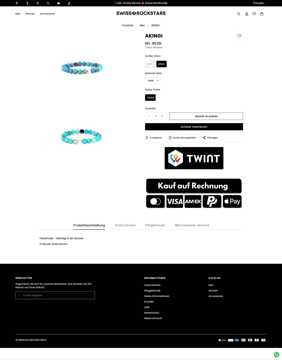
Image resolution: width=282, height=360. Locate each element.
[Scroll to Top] (275, 342)
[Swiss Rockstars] (141, 14)
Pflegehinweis (152, 290)
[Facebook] (27, 3)
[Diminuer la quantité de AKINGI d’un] (148, 116)
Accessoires (47, 13)
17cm (150, 64)
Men (18, 13)
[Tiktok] (69, 3)
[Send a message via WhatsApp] (276, 354)
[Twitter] (48, 3)
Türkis (150, 97)
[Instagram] (38, 3)
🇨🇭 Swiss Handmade (154, 3)
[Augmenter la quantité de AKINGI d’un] (162, 116)
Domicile (127, 25)
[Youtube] (59, 3)
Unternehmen (152, 285)
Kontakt (149, 301)
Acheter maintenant (194, 127)
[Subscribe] (91, 295)
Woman (30, 13)
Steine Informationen (156, 296)
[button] (262, 14)
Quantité (150, 108)
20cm (161, 64)
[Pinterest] (17, 3)
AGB (146, 307)
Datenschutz (151, 312)
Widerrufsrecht (153, 318)
